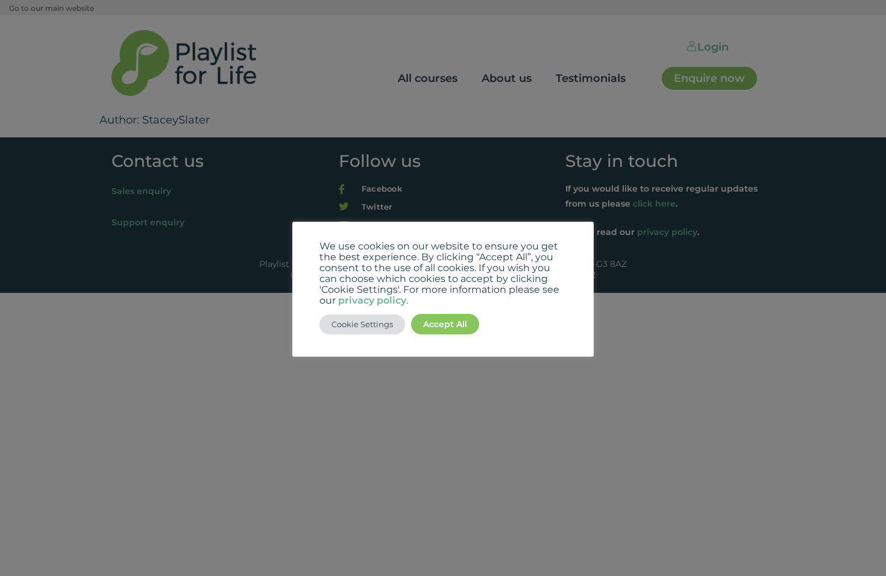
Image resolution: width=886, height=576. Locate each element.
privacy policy (372, 300)
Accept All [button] (445, 324)
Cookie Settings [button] (362, 324)
